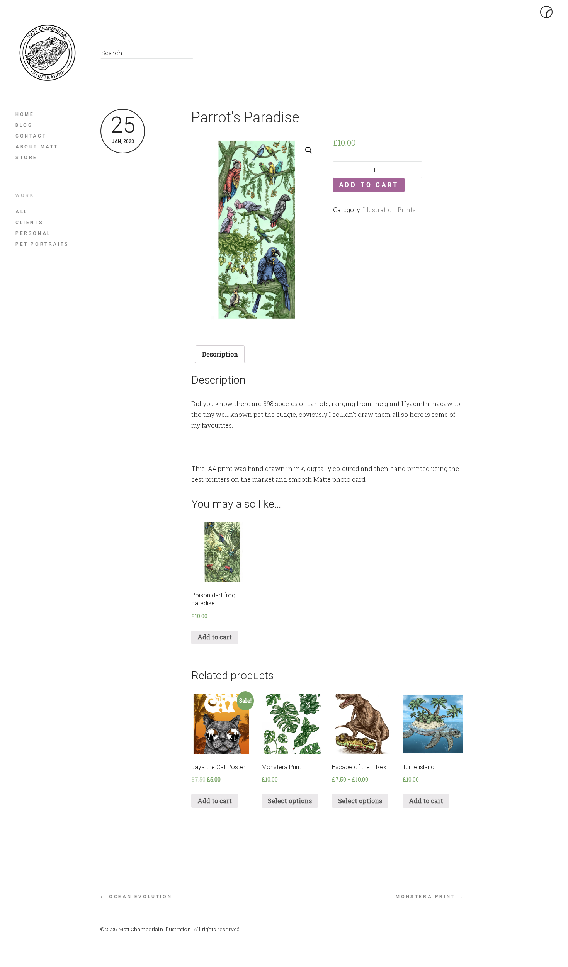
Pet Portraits (42, 244)
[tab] (220, 354)
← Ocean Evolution (136, 896)
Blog (23, 125)
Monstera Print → (430, 896)
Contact (30, 136)
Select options (290, 801)
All (21, 211)
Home (24, 114)
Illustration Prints (389, 210)
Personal (33, 233)
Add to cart (369, 185)
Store (26, 157)
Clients (29, 222)
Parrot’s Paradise (245, 117)
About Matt (36, 147)
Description (220, 354)
